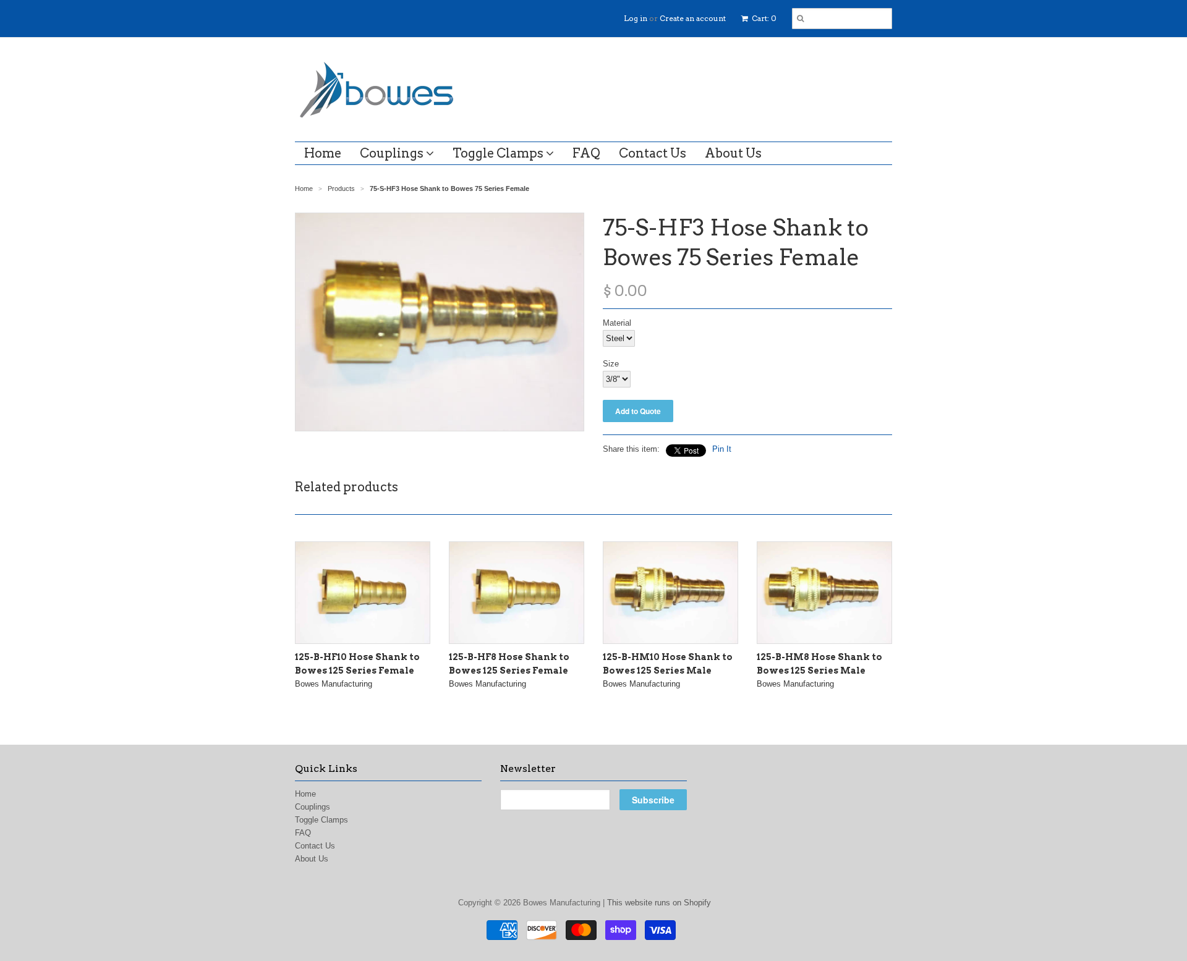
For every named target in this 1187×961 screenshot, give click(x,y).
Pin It (721, 449)
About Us (733, 153)
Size (611, 363)
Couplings (393, 153)
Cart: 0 (763, 18)
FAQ (586, 153)
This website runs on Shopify (659, 902)
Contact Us (652, 153)
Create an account (693, 18)
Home (322, 153)
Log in (635, 18)
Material (617, 323)
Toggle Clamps (499, 153)
